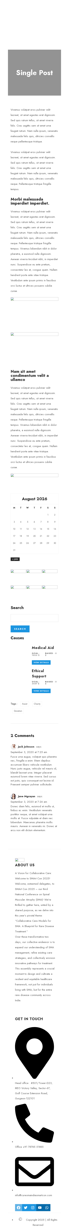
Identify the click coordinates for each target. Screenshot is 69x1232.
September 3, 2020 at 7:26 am (29, 802)
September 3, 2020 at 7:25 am (29, 752)
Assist (24, 703)
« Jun (15, 559)
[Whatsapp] (46, 1207)
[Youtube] (39, 1207)
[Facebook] (18, 1207)
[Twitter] (25, 1207)
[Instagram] (32, 1207)
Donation (18, 711)
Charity (37, 703)
